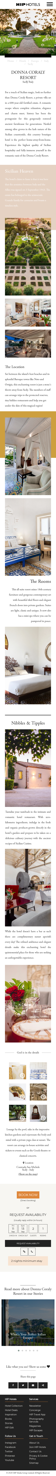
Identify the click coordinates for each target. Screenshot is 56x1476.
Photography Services (36, 1420)
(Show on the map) (28, 1174)
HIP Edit (9, 1427)
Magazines (35, 1426)
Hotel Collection (14, 1405)
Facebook (10, 1447)
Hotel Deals (11, 1410)
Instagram (10, 1442)
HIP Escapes (35, 1430)
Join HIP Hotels (37, 1447)
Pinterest (10, 1455)
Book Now (28, 1195)
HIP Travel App (37, 1414)
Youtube (9, 1460)
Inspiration (11, 1414)
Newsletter (35, 1405)
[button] (19, 1350)
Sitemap (33, 1463)
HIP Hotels (10, 1399)
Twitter (9, 1451)
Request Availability (28, 1243)
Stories (9, 1423)
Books (8, 1418)
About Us (34, 1442)
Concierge (34, 1410)
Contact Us (35, 1451)
